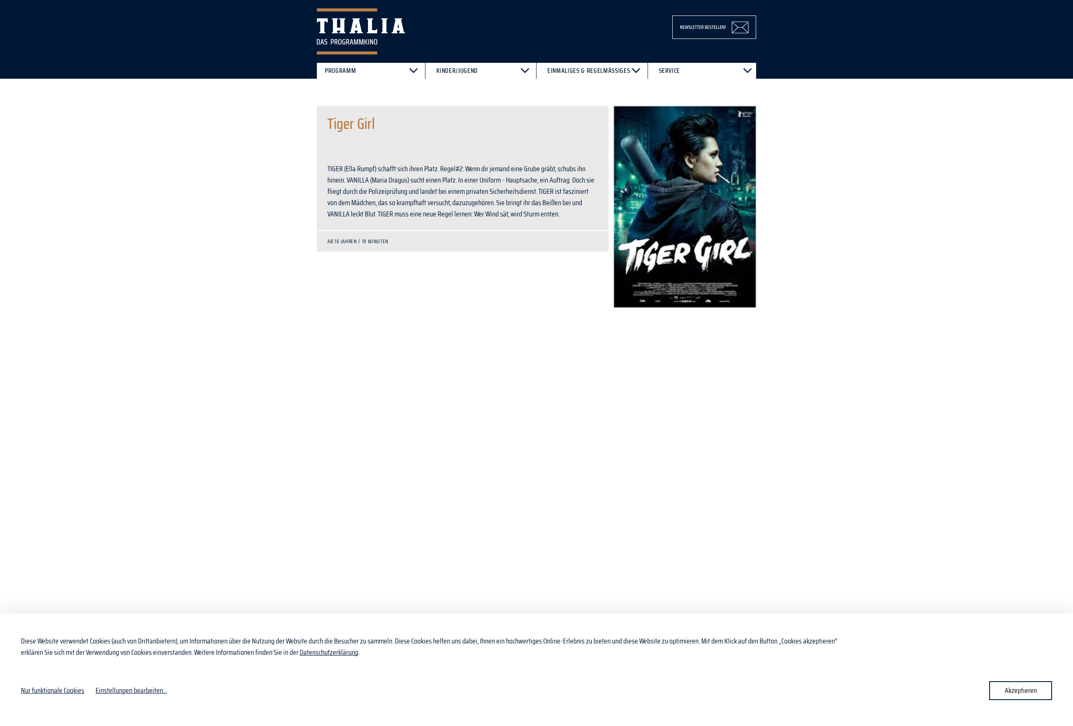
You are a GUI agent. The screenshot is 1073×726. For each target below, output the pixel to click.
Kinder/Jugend (457, 70)
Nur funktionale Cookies (52, 690)
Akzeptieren (1021, 690)
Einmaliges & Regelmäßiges (588, 70)
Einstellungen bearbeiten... (131, 690)
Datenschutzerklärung (329, 652)
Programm (340, 70)
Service (669, 70)
